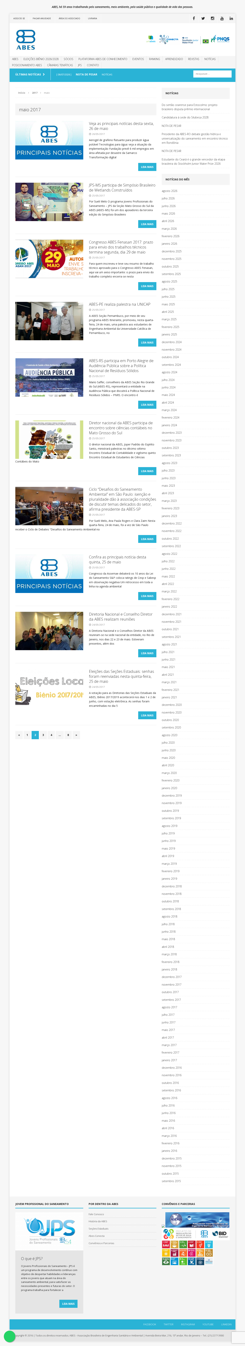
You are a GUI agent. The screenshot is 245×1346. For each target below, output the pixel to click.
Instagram (188, 1324)
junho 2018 (169, 931)
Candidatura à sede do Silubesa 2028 (185, 117)
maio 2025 (168, 304)
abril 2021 (168, 674)
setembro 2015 (171, 1181)
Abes (15, 59)
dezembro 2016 (172, 1067)
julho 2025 (168, 289)
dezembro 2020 (172, 705)
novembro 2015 (171, 1166)
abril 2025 (168, 312)
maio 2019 (168, 848)
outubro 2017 (170, 992)
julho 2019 (168, 833)
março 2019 (169, 863)
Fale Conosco (96, 1214)
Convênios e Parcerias (101, 1243)
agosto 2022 (169, 554)
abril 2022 (168, 584)
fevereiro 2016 (170, 1143)
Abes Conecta (97, 1236)
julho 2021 (168, 652)
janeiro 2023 (169, 516)
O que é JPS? (32, 1258)
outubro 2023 (170, 448)
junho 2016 (169, 1113)
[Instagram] (212, 18)
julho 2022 (168, 561)
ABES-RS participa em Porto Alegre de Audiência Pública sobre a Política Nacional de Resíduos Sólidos (121, 365)
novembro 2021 (171, 621)
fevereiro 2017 (170, 1052)
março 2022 (169, 591)
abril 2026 (168, 221)
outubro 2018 (170, 901)
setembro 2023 (171, 455)
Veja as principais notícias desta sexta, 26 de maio (121, 126)
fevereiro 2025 (170, 327)
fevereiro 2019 (170, 871)
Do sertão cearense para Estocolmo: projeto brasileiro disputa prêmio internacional (189, 107)
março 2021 (169, 682)
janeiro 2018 (169, 969)
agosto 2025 (169, 281)
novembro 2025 (171, 259)
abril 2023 (168, 493)
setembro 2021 (171, 637)
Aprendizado (174, 59)
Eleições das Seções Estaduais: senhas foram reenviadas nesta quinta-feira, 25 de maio (121, 676)
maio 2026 (168, 213)
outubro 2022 (170, 538)
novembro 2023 (171, 440)
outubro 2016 (170, 1083)
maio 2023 (168, 485)
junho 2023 (169, 478)
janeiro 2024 (169, 425)
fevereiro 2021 (170, 690)
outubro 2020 (170, 720)
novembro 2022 (171, 531)
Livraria (92, 18)
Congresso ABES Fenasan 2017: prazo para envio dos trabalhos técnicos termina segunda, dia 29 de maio (121, 247)
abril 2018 (168, 947)
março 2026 (169, 228)
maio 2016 (168, 1120)
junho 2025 (169, 296)
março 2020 (169, 773)
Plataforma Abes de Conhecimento (102, 59)
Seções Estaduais (98, 1228)
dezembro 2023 (172, 432)
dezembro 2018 (172, 886)
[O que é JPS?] (49, 1248)
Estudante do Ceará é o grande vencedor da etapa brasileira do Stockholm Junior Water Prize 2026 (193, 161)
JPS (80, 65)
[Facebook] (193, 18)
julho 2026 (168, 198)
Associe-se (19, 18)
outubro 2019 (170, 811)
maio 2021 (168, 667)
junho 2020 (169, 750)
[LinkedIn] (231, 18)
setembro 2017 (171, 1000)
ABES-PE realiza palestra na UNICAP (119, 304)
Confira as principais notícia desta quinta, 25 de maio (117, 559)
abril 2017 (168, 1037)
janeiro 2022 (169, 606)
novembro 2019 (171, 803)
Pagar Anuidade (42, 18)
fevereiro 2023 (170, 508)
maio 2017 (168, 1030)
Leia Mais (147, 167)
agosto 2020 (169, 735)
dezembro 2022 (172, 523)
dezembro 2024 (172, 342)
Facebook (149, 1324)
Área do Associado (69, 18)
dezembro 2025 (172, 251)
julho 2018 (168, 924)
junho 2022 (169, 569)
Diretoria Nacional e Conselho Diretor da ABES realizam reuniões (121, 617)
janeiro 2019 (169, 878)
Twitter (168, 1324)
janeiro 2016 (169, 1151)
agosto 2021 (169, 644)
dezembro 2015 (172, 1158)
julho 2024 (168, 380)
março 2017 (169, 1045)
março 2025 (169, 319)
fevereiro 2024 (170, 417)
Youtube (208, 1324)
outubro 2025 (170, 266)
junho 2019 (169, 841)
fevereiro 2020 (170, 780)
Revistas (193, 59)
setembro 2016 (171, 1090)
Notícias (210, 59)
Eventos (138, 59)
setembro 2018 (171, 909)
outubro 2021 (170, 629)
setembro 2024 (171, 365)
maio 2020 (168, 758)
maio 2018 (168, 939)
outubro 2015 (170, 1173)
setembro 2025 (171, 274)
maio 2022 (168, 576)
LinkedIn (226, 1324)
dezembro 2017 (172, 977)
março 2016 (169, 1136)
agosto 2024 (169, 372)
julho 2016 (168, 1105)
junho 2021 (169, 659)
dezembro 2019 (172, 795)
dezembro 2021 (172, 614)
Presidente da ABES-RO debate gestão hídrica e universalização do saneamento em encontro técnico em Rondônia (195, 138)
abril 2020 (168, 765)
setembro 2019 (171, 818)
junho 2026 (169, 206)
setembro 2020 (171, 727)
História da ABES (98, 1221)
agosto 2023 (169, 463)
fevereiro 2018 (170, 962)
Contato (93, 65)
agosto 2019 (169, 826)
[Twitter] (203, 18)
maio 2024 (168, 395)
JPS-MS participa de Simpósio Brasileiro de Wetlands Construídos (122, 187)
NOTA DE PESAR (171, 126)
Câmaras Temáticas (60, 65)
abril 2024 (168, 402)
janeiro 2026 (169, 243)
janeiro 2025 (169, 334)
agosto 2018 (169, 916)
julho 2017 (168, 1015)
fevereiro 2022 (170, 599)
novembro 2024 (171, 349)
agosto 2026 (169, 191)
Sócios (68, 59)
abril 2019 (168, 856)
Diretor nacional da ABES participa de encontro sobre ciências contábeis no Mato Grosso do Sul (121, 427)
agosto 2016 (169, 1098)
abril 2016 (168, 1128)
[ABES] (45, 39)
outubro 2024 (170, 357)
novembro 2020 (171, 712)
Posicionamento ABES (27, 65)
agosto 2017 (169, 1007)
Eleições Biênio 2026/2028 (41, 59)
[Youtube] (222, 18)
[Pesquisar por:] (212, 73)
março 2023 (169, 501)
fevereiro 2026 (170, 236)
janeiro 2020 (169, 788)
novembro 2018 (171, 894)
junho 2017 (169, 1022)
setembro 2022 (171, 546)
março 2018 (169, 954)
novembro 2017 (171, 984)
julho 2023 (168, 470)
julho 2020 (168, 742)
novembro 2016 (171, 1075)
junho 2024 (169, 387)
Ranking (154, 59)
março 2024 (169, 410)
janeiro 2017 (169, 1060)
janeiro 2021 (169, 697)
